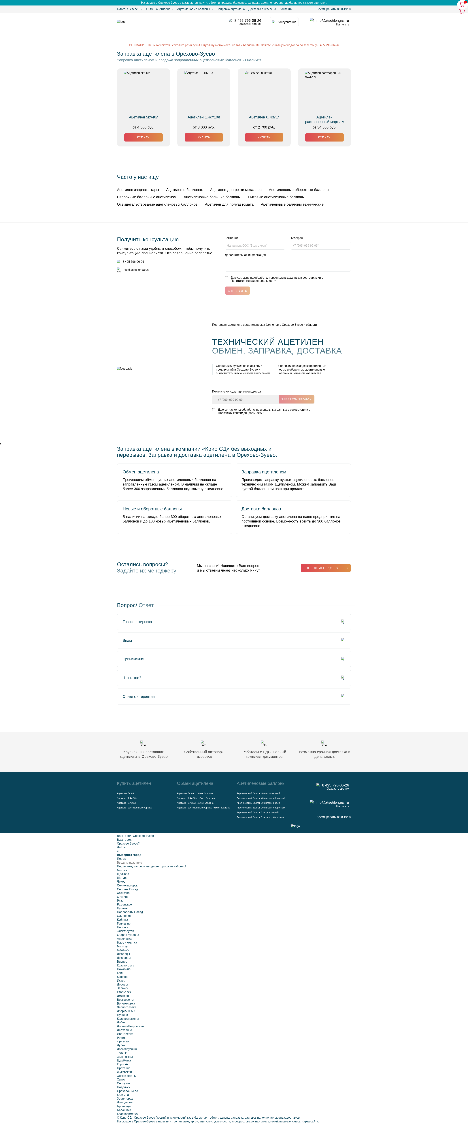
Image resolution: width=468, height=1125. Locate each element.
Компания (231, 238)
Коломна (123, 1094)
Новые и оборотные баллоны (152, 508)
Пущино (122, 1014)
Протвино (123, 1068)
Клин (120, 973)
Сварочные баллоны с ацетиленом (146, 197)
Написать (342, 24)
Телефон (297, 238)
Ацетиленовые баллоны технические (292, 204)
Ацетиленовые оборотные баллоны (299, 190)
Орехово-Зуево (143, 835)
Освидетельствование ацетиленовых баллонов (157, 204)
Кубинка (122, 919)
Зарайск (122, 988)
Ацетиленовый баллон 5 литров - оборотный (260, 817)
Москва (122, 870)
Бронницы (124, 1106)
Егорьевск (124, 992)
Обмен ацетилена (141, 471)
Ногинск (122, 927)
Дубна (121, 1045)
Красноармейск (127, 1113)
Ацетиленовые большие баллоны (212, 197)
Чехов (121, 881)
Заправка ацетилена (231, 9)
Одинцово (124, 915)
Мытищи (123, 946)
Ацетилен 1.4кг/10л (204, 117)
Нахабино (124, 969)
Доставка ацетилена (262, 9)
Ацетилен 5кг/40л (143, 117)
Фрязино (123, 1041)
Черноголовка (126, 1007)
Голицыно (124, 923)
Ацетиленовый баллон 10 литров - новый (258, 803)
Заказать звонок (250, 24)
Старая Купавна (128, 934)
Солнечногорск (127, 885)
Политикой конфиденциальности (253, 280)
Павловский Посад (130, 912)
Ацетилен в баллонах (184, 190)
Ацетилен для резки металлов (236, 190)
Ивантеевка (125, 1033)
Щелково (123, 873)
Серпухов (123, 1083)
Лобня (121, 1022)
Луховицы (124, 957)
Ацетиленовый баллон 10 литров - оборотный (261, 807)
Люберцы (123, 953)
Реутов (122, 1037)
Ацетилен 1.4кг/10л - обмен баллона (196, 798)
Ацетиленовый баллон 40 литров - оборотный (261, 798)
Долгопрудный (127, 1049)
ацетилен (206, 1121)
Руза (120, 900)
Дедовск (122, 984)
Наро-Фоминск (127, 942)
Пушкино (123, 908)
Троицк (122, 1053)
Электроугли (125, 931)
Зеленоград (125, 1056)
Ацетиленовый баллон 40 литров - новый (258, 793)
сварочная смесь (257, 1121)
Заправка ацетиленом (263, 471)
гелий (274, 1121)
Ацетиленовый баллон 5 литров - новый (258, 812)
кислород (238, 1121)
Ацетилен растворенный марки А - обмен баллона (203, 807)
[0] (462, 11)
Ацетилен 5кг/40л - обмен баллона (195, 793)
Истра (121, 980)
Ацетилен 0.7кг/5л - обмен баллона (195, 803)
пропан (177, 1121)
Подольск (123, 1087)
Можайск (123, 950)
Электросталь (126, 1075)
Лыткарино (124, 1030)
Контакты (286, 9)
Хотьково (123, 893)
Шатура (122, 877)
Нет (123, 847)
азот (186, 1121)
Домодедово (125, 1102)
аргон (194, 1121)
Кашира (122, 976)
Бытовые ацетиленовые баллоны (276, 197)
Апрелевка (124, 938)
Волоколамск (126, 1003)
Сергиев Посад (127, 889)
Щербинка (124, 1060)
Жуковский (124, 1072)
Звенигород (125, 1098)
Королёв (123, 1064)
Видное (122, 961)
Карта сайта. (310, 1121)
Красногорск (125, 965)
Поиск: (121, 858)
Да (119, 847)
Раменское (124, 904)
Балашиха (124, 1110)
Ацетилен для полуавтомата (229, 204)
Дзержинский (126, 1011)
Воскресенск (125, 999)
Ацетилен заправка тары (138, 190)
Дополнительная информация (245, 254)
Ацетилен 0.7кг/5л (264, 117)
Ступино (123, 896)
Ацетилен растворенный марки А (324, 119)
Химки (121, 1079)
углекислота (222, 1121)
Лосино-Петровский (130, 1026)
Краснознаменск (128, 1018)
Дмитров (123, 995)
